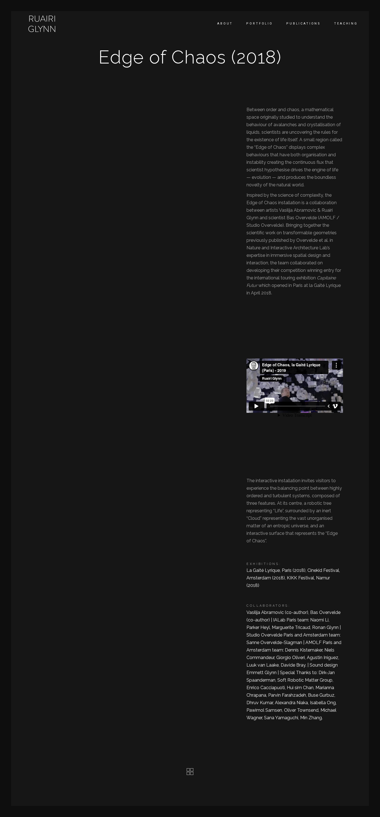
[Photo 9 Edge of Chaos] (67, 252)
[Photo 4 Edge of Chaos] (138, 166)
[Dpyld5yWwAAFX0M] (67, 348)
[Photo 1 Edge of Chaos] (67, 123)
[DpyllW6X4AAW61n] (138, 348)
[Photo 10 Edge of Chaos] (138, 252)
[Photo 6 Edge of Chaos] (67, 209)
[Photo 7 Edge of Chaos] (67, 298)
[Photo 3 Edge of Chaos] (67, 166)
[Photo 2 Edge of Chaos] (138, 123)
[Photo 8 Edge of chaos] (138, 209)
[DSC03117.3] (138, 298)
